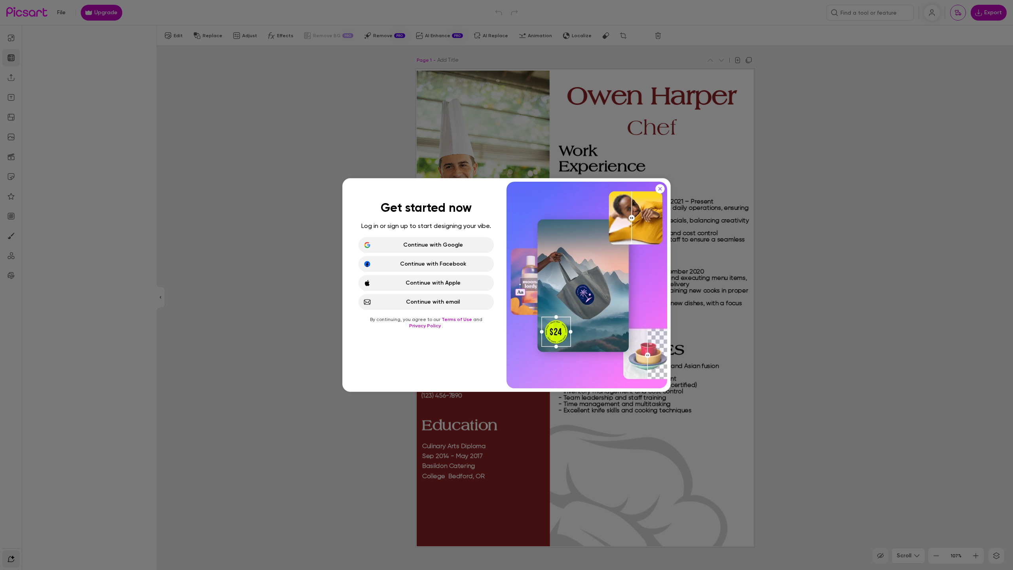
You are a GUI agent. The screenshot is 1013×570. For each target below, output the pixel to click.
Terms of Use (457, 319)
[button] (506, 285)
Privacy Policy (425, 326)
